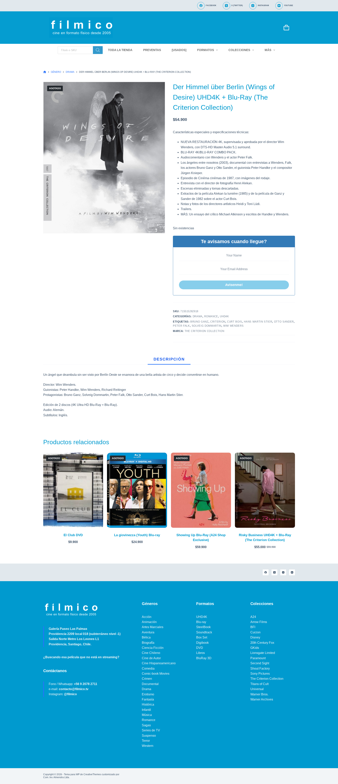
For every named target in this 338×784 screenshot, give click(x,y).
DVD (199, 647)
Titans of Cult (259, 684)
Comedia (148, 668)
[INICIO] (44, 72)
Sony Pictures (260, 673)
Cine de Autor (151, 658)
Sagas (146, 725)
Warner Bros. (259, 694)
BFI (252, 627)
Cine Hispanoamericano (159, 663)
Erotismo (148, 694)
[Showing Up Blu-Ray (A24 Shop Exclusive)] (201, 490)
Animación (149, 622)
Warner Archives (261, 699)
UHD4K (224, 316)
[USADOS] (179, 50)
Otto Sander (284, 321)
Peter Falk (181, 325)
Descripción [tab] (169, 359)
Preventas (152, 50)
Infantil (146, 709)
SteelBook (203, 627)
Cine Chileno (151, 653)
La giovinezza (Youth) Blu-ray (137, 535)
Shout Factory (260, 668)
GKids (254, 647)
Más (268, 50)
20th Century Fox (262, 642)
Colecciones (239, 50)
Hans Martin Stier (258, 321)
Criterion (217, 321)
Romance (211, 316)
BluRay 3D (203, 658)
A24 (253, 617)
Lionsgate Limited (262, 653)
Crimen (147, 678)
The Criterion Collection (204, 331)
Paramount (258, 658)
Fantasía (148, 699)
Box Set (201, 637)
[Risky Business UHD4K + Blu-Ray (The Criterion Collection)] (265, 490)
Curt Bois (234, 321)
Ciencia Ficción (153, 647)
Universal (257, 689)
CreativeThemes (92, 774)
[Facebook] (266, 572)
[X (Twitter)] (274, 572)
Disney (255, 637)
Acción (146, 617)
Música (147, 715)
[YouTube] (292, 572)
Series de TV (151, 730)
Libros (200, 653)
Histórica (148, 704)
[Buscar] (98, 50)
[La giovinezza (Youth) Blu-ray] (137, 490)
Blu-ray (201, 622)
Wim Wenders (233, 325)
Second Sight (259, 663)
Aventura (148, 632)
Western (147, 745)
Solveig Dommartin (206, 325)
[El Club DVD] (73, 490)
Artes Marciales (152, 627)
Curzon (255, 632)
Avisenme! (234, 285)
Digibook (202, 642)
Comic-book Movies (155, 673)
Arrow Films (258, 622)
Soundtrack (204, 632)
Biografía (148, 642)
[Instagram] (283, 572)
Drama (197, 316)
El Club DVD (73, 535)
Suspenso (149, 735)
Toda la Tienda (120, 50)
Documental (150, 684)
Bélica (146, 637)
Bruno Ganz (199, 321)
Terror (146, 740)
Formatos (205, 50)
